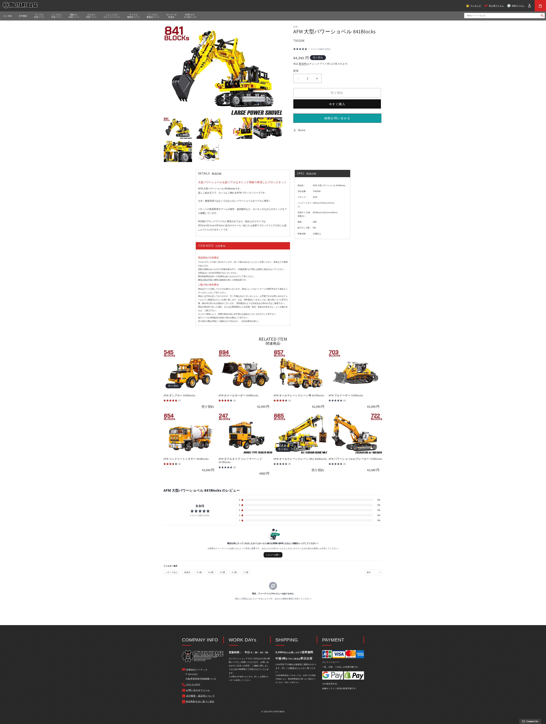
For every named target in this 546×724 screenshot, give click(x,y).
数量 (296, 70)
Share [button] (301, 130)
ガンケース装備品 (171, 15)
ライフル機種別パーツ (133, 15)
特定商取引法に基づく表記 (200, 701)
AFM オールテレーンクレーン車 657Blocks (299, 395)
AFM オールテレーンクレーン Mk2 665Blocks (300, 458)
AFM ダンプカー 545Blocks (179, 395)
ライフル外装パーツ (39, 15)
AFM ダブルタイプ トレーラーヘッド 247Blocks (240, 460)
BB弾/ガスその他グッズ (190, 15)
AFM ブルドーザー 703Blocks (346, 395)
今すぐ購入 (337, 104)
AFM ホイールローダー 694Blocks (238, 395)
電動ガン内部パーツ (74, 15)
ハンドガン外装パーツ (56, 15)
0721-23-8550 (193, 684)
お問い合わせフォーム (198, 690)
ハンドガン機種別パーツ (153, 15)
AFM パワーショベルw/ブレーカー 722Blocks (355, 458)
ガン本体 (7, 16)
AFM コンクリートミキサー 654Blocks (186, 458)
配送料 (303, 63)
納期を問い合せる (337, 118)
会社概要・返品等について (200, 695)
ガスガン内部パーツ (91, 15)
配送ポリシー (296, 668)
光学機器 (23, 16)
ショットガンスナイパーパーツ (112, 15)
